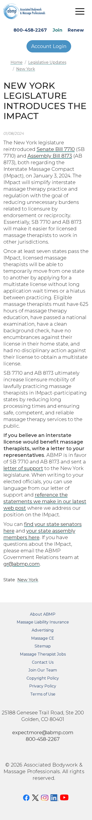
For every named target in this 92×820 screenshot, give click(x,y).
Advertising (43, 630)
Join (57, 30)
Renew (76, 30)
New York (25, 69)
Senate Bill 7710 (56, 149)
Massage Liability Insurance (43, 622)
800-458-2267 (30, 30)
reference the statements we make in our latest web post (44, 501)
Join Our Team (42, 670)
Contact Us (42, 662)
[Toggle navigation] (80, 11)
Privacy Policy (42, 686)
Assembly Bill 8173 (49, 156)
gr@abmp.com (21, 564)
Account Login (48, 46)
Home (17, 62)
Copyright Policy (42, 678)
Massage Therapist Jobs (43, 654)
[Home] (28, 11)
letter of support (23, 468)
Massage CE (42, 638)
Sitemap (43, 646)
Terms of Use (42, 694)
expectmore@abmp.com (42, 732)
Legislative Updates (47, 62)
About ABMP (42, 614)
